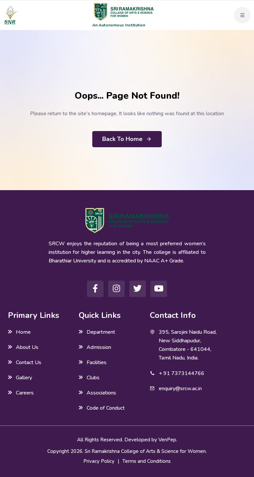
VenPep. (167, 439)
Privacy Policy (98, 461)
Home (23, 332)
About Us (27, 347)
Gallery (24, 377)
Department (101, 332)
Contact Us (28, 362)
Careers (25, 392)
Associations (101, 392)
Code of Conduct (106, 408)
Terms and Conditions (146, 461)
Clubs (93, 377)
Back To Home (122, 139)
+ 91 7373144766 (181, 373)
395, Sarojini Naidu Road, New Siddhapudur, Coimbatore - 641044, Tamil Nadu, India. (188, 344)
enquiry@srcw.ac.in (180, 388)
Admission (99, 347)
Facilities (96, 362)
